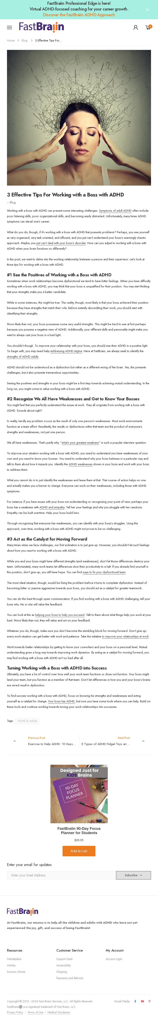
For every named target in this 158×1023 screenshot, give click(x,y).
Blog (24, 40)
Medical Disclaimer (59, 1012)
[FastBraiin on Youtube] (142, 1001)
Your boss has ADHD (61, 701)
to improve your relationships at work (125, 636)
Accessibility (63, 965)
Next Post (116, 741)
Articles (11, 965)
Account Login (114, 959)
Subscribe (131, 875)
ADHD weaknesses (81, 464)
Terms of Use (35, 1012)
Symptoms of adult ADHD (115, 211)
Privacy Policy (15, 1012)
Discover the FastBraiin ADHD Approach (79, 15)
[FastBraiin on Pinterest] (149, 1001)
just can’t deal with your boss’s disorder (61, 243)
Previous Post (53, 741)
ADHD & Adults (27, 721)
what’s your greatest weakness (80, 443)
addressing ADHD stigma (66, 351)
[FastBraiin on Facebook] (135, 1001)
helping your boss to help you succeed (59, 615)
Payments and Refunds (69, 978)
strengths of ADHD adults (22, 357)
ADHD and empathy (52, 507)
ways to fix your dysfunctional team (104, 572)
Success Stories (16, 972)
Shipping (61, 972)
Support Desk (64, 959)
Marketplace (14, 959)
